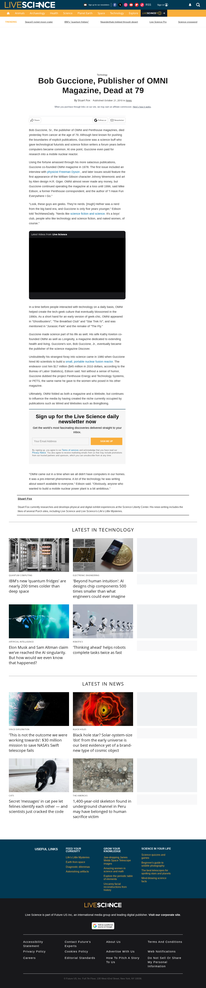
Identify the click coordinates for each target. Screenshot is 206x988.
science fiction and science (87, 213)
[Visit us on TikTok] (142, 5)
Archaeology (37, 13)
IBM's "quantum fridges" (76, 22)
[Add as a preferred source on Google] (103, 925)
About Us (113, 941)
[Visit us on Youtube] (131, 5)
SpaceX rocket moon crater (39, 22)
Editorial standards (80, 958)
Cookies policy (76, 951)
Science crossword (187, 22)
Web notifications (162, 951)
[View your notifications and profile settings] (190, 5)
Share (37, 120)
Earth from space (75, 862)
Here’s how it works (142, 107)
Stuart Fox (84, 100)
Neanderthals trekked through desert (119, 22)
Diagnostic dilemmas (78, 866)
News (129, 100)
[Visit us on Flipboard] (137, 5)
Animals (20, 13)
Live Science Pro (158, 22)
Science (67, 13)
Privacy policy (34, 951)
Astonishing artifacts (77, 871)
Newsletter (119, 120)
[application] (77, 265)
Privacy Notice (39, 452)
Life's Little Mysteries (77, 857)
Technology (117, 13)
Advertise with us (120, 951)
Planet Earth (85, 13)
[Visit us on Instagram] (126, 5)
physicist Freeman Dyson (63, 171)
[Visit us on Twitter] (120, 5)
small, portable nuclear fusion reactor (89, 361)
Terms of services (70, 450)
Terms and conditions (165, 941)
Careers (29, 958)
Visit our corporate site (164, 914)
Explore (133, 13)
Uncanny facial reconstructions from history (115, 887)
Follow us (102, 120)
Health (54, 13)
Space (101, 13)
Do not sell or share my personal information (164, 962)
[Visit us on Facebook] (115, 5)
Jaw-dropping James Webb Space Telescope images (117, 860)
